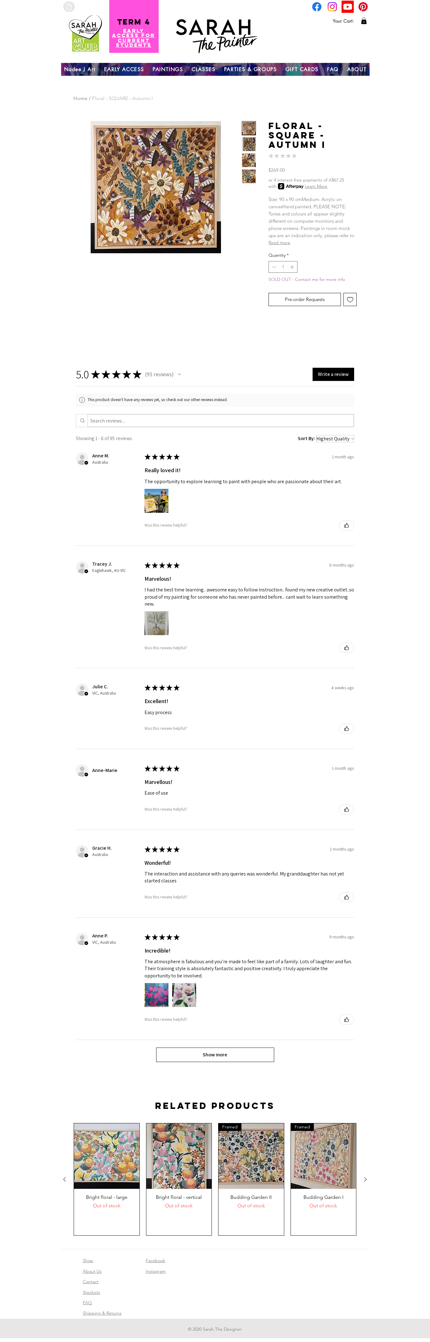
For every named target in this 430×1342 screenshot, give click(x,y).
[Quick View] (106, 1156)
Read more (279, 242)
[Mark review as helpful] (346, 525)
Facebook (155, 1260)
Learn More (316, 186)
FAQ (87, 1303)
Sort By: (306, 438)
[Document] (69, 7)
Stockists (91, 1292)
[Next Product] (365, 1179)
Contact (91, 1281)
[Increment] (293, 266)
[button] (364, 20)
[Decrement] (273, 266)
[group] (215, 1179)
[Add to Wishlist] (350, 299)
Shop (88, 1260)
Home (80, 98)
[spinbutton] (283, 266)
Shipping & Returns (102, 1313)
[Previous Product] (64, 1179)
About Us (92, 1271)
